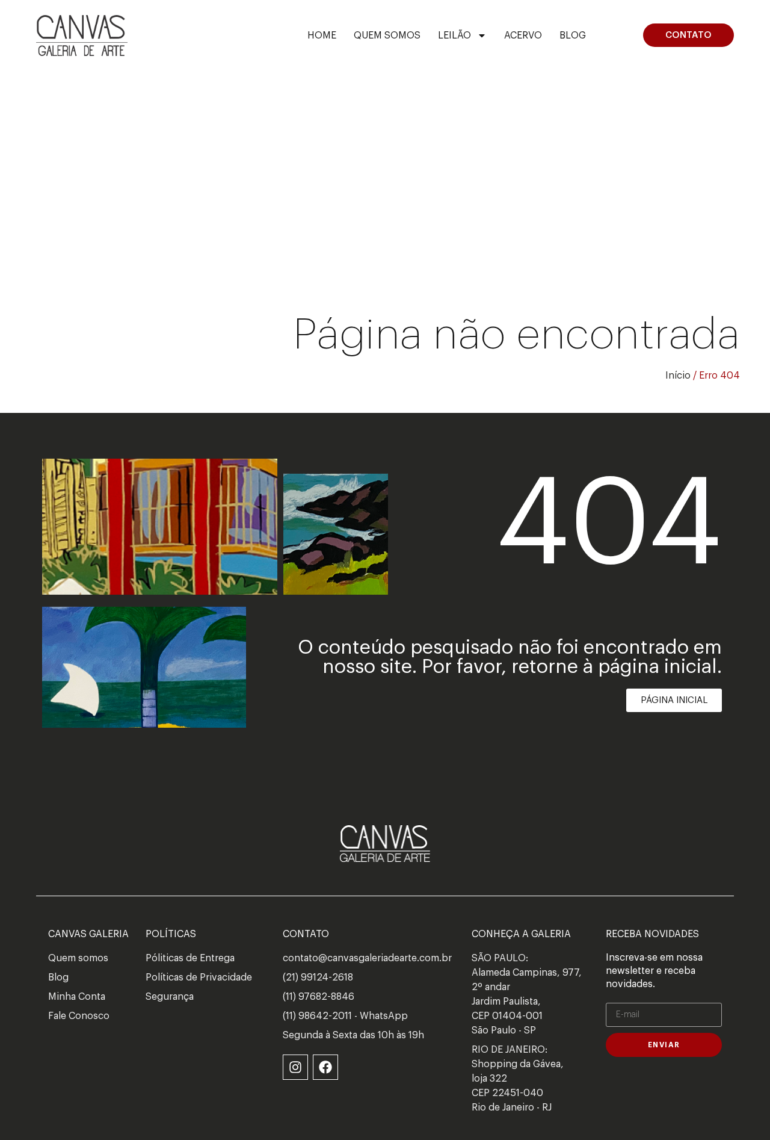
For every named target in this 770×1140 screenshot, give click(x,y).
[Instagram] (295, 1067)
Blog (572, 35)
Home (321, 35)
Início (678, 375)
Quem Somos (387, 35)
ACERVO (523, 35)
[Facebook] (325, 1067)
